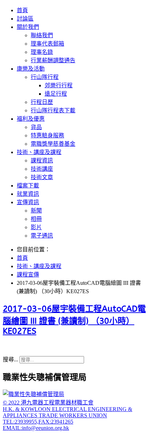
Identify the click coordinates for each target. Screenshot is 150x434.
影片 (36, 227)
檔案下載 (28, 185)
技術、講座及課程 (39, 152)
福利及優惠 (31, 119)
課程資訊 (42, 160)
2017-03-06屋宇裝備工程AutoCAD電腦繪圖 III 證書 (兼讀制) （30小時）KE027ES (74, 320)
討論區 (25, 19)
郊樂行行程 (59, 85)
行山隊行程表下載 (53, 110)
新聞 (36, 211)
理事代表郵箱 (47, 44)
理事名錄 (42, 52)
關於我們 (28, 27)
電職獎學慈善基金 (53, 144)
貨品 (36, 127)
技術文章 (42, 177)
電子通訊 (42, 236)
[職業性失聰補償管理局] (33, 394)
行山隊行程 (45, 77)
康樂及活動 (31, 69)
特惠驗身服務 (47, 135)
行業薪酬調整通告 (53, 60)
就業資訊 (28, 194)
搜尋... (10, 359)
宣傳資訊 (28, 202)
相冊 (36, 219)
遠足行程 (56, 94)
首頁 (22, 10)
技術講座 (42, 169)
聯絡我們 (42, 35)
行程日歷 (42, 102)
